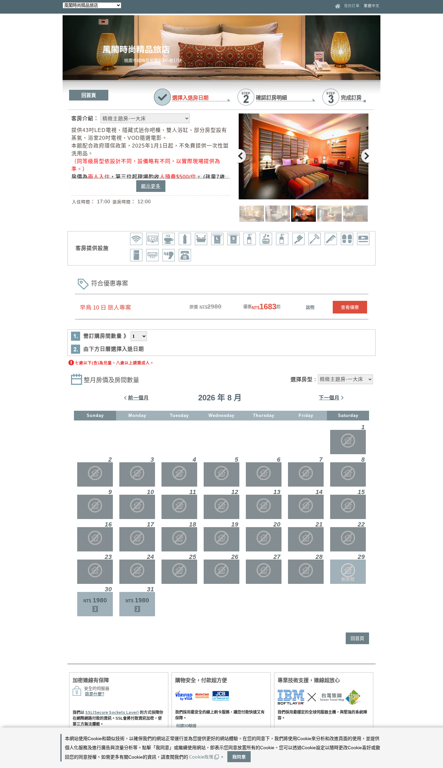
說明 (310, 307)
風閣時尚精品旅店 (136, 49)
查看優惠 (350, 307)
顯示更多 (151, 186)
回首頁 (88, 95)
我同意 (239, 756)
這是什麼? (94, 693)
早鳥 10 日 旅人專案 (105, 307)
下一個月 (329, 397)
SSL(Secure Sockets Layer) (112, 712)
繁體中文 (371, 6)
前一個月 (138, 397)
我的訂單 (352, 6)
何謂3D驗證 (186, 725)
